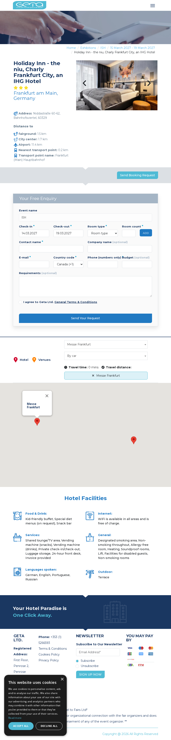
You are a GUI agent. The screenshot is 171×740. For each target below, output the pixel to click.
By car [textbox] (71, 356)
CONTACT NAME (31, 242)
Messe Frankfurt (108, 375)
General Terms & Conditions (75, 302)
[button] (37, 422)
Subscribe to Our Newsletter (98, 644)
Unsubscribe (90, 666)
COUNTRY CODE (65, 257)
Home (71, 48)
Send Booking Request (137, 175)
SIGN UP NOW (90, 674)
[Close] (47, 396)
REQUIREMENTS (38, 273)
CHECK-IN (27, 226)
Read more (15, 718)
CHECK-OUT (62, 226)
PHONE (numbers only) (103, 257)
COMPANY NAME (108, 242)
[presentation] (84, 83)
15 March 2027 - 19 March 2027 (132, 48)
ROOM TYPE (97, 226)
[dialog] (35, 705)
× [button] (62, 679)
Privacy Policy (49, 660)
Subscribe (88, 661)
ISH (103, 48)
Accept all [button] (21, 726)
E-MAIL (25, 257)
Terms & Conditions (53, 649)
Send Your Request (85, 318)
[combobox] (106, 344)
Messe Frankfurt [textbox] (79, 344)
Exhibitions (88, 48)
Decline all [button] (49, 726)
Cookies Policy (49, 654)
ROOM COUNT (129, 226)
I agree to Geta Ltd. (60, 302)
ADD (146, 233)
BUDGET (136, 257)
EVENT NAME (28, 210)
